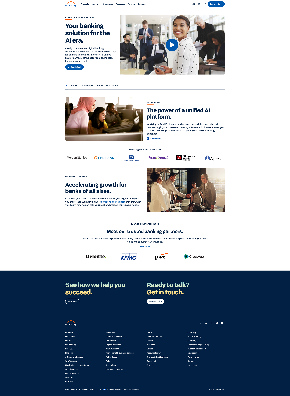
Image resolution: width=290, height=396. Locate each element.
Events (150, 340)
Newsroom (192, 353)
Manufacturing (112, 349)
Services (68, 377)
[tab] (66, 86)
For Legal (69, 349)
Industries (96, 4)
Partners (131, 4)
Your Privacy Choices (114, 389)
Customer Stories (154, 336)
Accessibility (83, 389)
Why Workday (71, 361)
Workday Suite (71, 369)
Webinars (151, 344)
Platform (69, 353)
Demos (150, 349)
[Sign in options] (199, 4)
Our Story (192, 340)
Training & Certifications (157, 357)
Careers (191, 361)
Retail (108, 361)
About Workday (194, 336)
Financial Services (114, 336)
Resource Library (154, 353)
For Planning (70, 344)
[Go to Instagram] (216, 323)
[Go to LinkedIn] (205, 323)
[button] (172, 45)
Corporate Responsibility (198, 344)
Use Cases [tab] (112, 85)
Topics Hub (151, 361)
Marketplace (70, 373)
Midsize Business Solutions (77, 365)
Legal (67, 389)
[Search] (204, 4)
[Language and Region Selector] (193, 4)
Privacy (74, 389)
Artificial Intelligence (74, 357)
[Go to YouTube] (222, 323)
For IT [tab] (100, 85)
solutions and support (113, 201)
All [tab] (66, 85)
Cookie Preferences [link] (131, 389)
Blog (149, 365)
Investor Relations (195, 349)
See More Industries (114, 369)
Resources (120, 4)
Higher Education (113, 344)
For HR (68, 340)
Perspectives (193, 357)
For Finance (70, 336)
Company (142, 4)
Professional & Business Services (120, 353)
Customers (108, 4)
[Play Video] (172, 45)
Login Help (192, 365)
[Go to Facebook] (211, 323)
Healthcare (111, 340)
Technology (111, 365)
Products (85, 4)
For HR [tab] (74, 85)
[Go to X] (200, 323)
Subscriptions (95, 389)
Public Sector (112, 357)
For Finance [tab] (87, 85)
